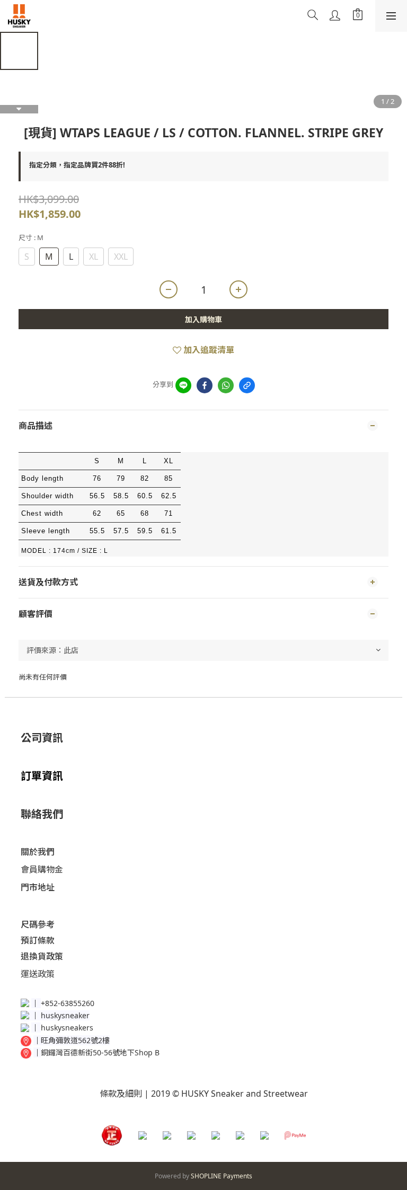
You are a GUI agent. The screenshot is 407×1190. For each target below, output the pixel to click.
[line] (183, 385)
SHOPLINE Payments (221, 1175)
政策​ (46, 974)
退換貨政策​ (42, 956)
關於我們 (38, 852)
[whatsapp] (226, 385)
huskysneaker (65, 1015)
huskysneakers (67, 1027)
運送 (29, 974)
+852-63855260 (67, 1003)
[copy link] (247, 385)
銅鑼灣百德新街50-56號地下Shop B (100, 1052)
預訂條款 (38, 940)
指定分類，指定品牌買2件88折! (77, 165)
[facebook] (205, 385)
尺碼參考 (38, 924)
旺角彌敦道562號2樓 (75, 1040)
